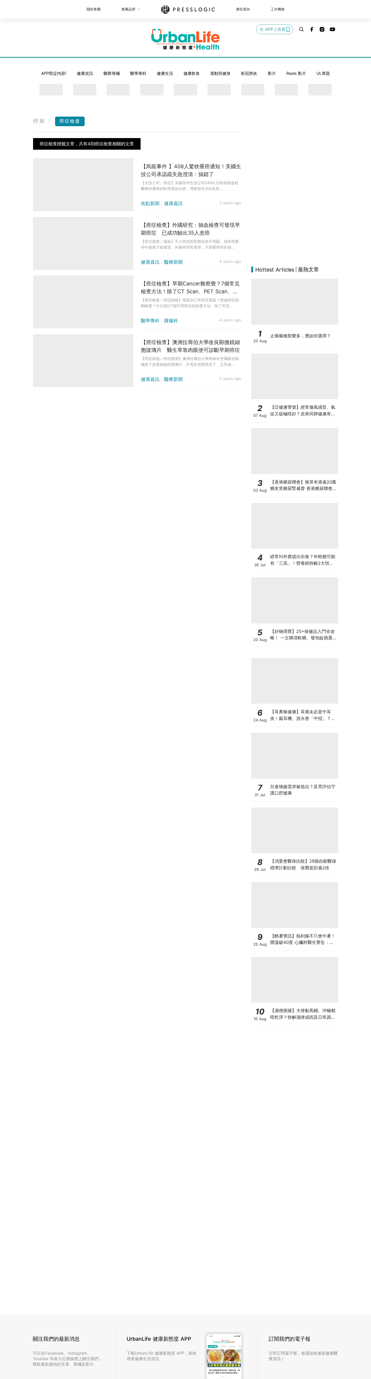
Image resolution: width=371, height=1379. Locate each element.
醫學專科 (138, 73)
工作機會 (278, 9)
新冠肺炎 (249, 73)
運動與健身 (220, 73)
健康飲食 (191, 73)
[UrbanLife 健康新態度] (185, 39)
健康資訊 (85, 73)
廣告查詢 (243, 9)
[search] (301, 29)
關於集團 (94, 9)
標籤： (42, 121)
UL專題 (323, 73)
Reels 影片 (296, 73)
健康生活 (165, 73)
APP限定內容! (53, 73)
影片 (272, 73)
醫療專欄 (111, 73)
